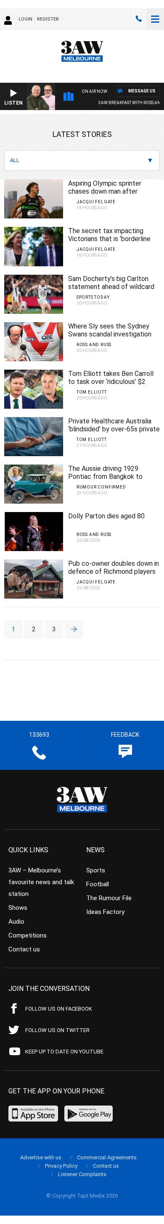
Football (97, 884)
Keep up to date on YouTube (64, 1051)
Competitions (27, 935)
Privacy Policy (61, 1166)
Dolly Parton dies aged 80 (106, 516)
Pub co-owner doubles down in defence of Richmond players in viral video (113, 571)
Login (25, 19)
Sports (95, 870)
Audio (16, 921)
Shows (17, 907)
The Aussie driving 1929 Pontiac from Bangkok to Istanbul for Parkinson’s (105, 477)
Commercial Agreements (107, 1157)
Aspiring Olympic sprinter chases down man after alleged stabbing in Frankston (111, 191)
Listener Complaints (82, 1174)
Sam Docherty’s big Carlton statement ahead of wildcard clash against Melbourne (111, 287)
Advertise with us (40, 1157)
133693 (139, 18)
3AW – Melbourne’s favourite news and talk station (41, 882)
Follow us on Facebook (58, 1009)
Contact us (24, 949)
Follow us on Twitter (57, 1030)
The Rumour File (109, 898)
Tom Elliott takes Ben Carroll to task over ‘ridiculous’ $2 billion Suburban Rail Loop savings (110, 386)
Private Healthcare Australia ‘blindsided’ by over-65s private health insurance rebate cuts (114, 429)
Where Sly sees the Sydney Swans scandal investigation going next (109, 334)
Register (48, 19)
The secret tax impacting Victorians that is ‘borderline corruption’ (109, 239)
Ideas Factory (105, 912)
